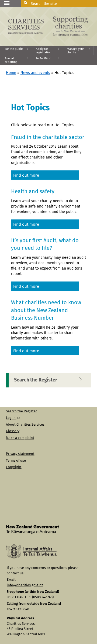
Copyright (14, 467)
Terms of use (16, 460)
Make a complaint (20, 438)
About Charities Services (25, 424)
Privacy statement (20, 454)
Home (11, 73)
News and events (35, 73)
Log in (11, 418)
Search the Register (35, 380)
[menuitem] (16, 50)
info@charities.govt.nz (25, 585)
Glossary (12, 431)
